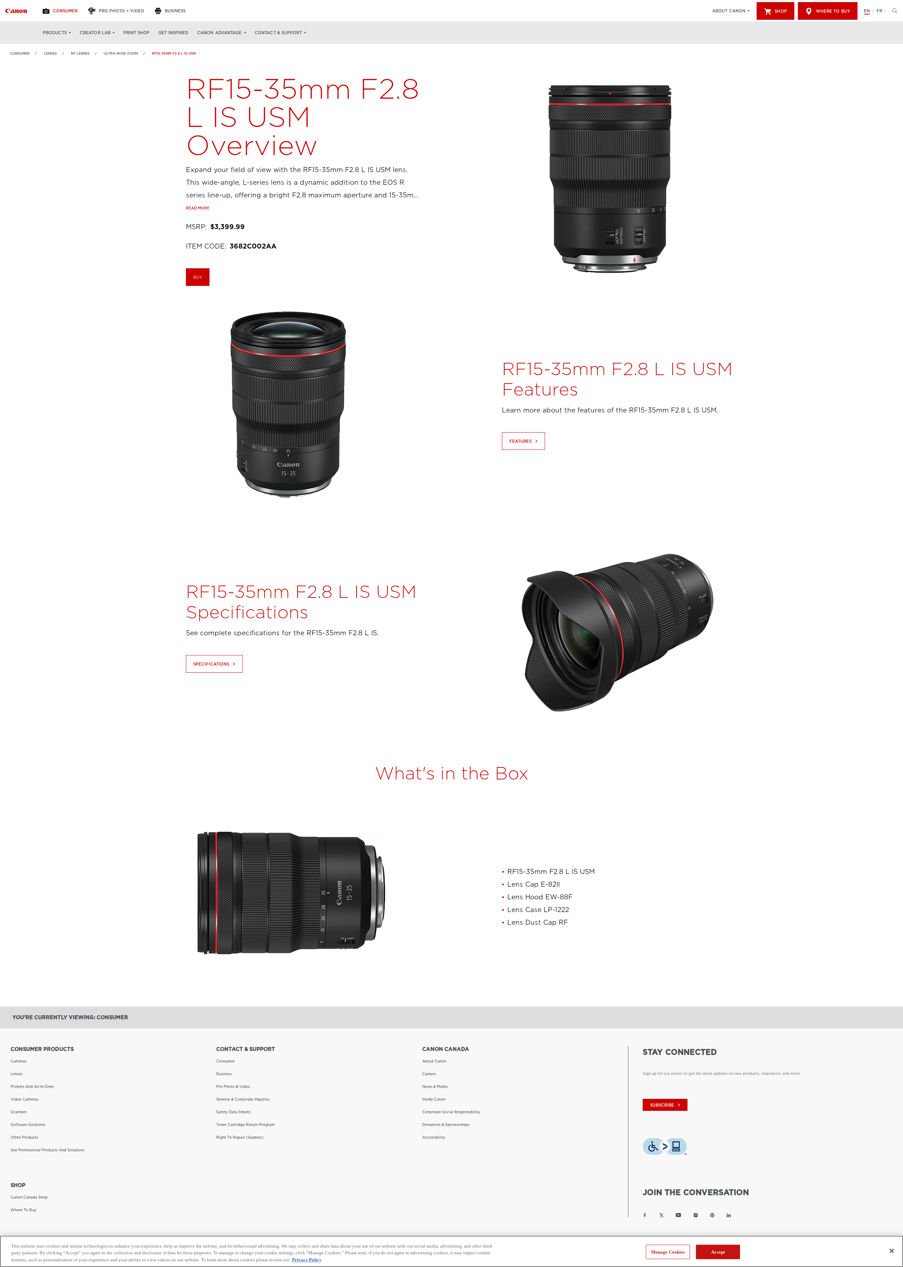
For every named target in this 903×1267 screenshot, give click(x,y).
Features (524, 441)
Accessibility (433, 1137)
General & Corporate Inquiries (242, 1099)
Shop (781, 11)
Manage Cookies (668, 1251)
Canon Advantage (219, 32)
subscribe (666, 1105)
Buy (197, 277)
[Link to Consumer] (16, 11)
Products (55, 32)
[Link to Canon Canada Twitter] (661, 1215)
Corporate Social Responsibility (451, 1112)
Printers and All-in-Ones (32, 1086)
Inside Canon (434, 1099)
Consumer (20, 53)
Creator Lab (95, 32)
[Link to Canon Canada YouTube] (678, 1215)
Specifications (215, 664)
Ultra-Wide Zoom (121, 53)
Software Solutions (28, 1124)
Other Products (24, 1137)
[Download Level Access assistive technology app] (665, 1148)
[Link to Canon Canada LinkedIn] (729, 1215)
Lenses (50, 53)
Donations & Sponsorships (445, 1124)
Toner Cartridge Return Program (245, 1124)
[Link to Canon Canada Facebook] (645, 1215)
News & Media (435, 1086)
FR (879, 10)
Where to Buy (833, 11)
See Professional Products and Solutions (47, 1150)
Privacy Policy (307, 1259)
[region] (451, 1251)
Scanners (19, 1112)
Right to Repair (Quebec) (239, 1137)
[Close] (891, 1251)
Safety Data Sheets (233, 1112)
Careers (429, 1074)
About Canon (728, 10)
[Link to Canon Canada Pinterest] (712, 1215)
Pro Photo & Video (233, 1086)
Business (224, 1074)
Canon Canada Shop (29, 1197)
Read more (198, 208)
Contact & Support (278, 32)
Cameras (18, 1061)
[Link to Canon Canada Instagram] (695, 1215)
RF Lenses (80, 53)
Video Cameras (24, 1099)
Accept (718, 1251)
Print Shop (136, 32)
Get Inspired (173, 32)
